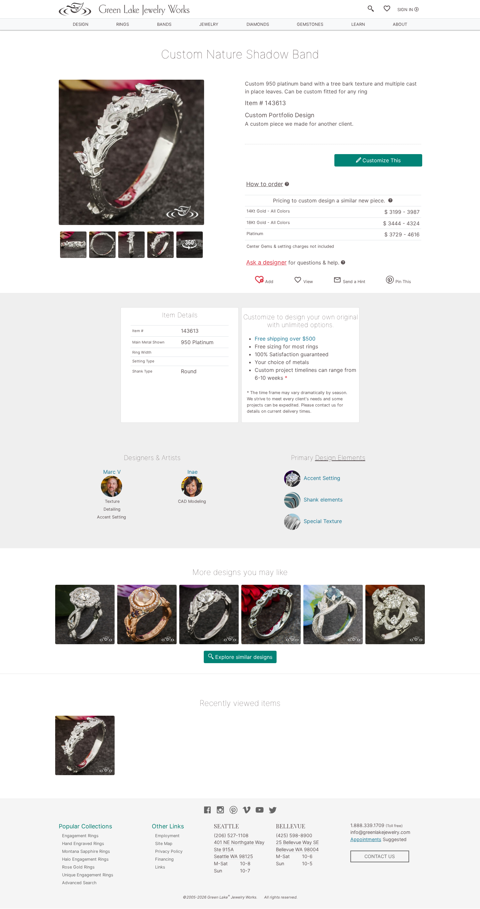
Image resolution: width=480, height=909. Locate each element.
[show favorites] (387, 10)
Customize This (381, 160)
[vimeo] (246, 810)
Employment (167, 835)
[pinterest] (233, 810)
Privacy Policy (169, 851)
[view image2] (102, 244)
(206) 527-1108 (231, 835)
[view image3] (131, 244)
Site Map (163, 843)
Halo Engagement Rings (85, 859)
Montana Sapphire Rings (86, 851)
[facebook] (207, 810)
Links (160, 867)
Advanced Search (79, 882)
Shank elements (323, 499)
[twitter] (272, 810)
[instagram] (220, 810)
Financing (164, 859)
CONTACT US (379, 856)
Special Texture (323, 521)
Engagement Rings (80, 835)
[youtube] (259, 810)
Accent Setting (322, 478)
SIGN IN (405, 9)
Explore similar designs (243, 657)
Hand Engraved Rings (83, 843)
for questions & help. (292, 262)
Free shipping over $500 (285, 338)
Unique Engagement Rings (87, 874)
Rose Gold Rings (78, 867)
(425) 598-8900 (294, 835)
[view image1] (73, 244)
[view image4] (160, 244)
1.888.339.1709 (367, 825)
